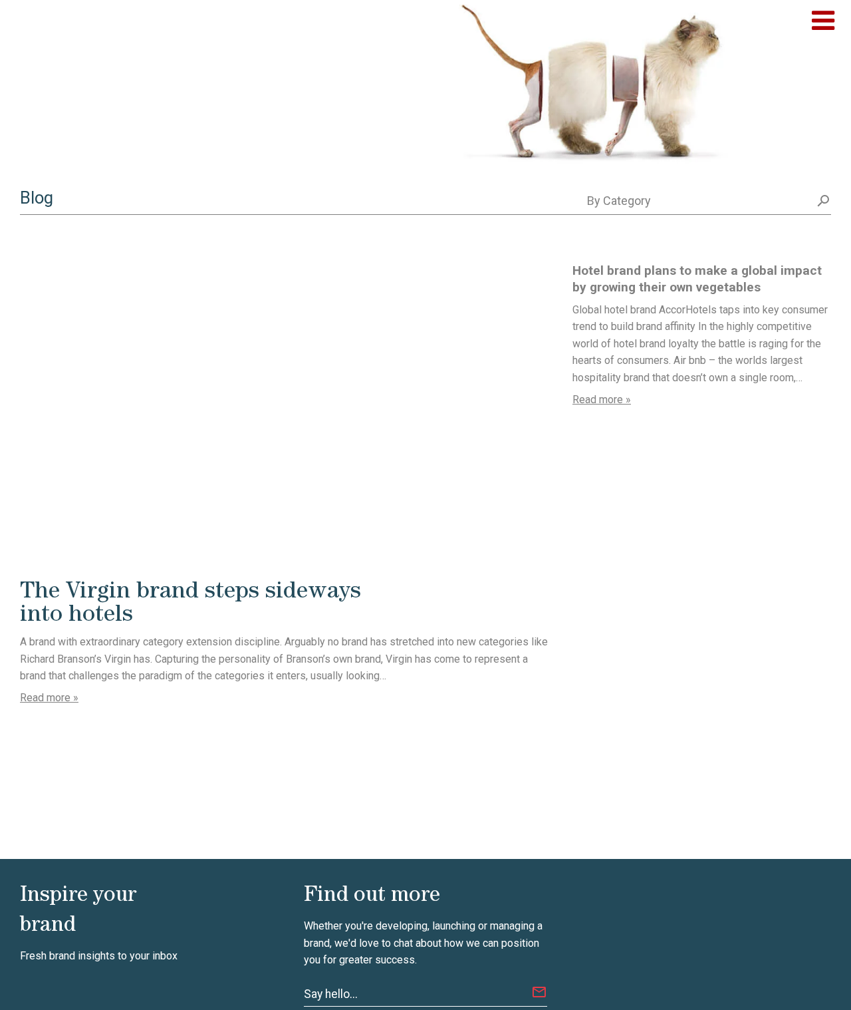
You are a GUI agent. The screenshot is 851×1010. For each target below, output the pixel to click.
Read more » (49, 697)
